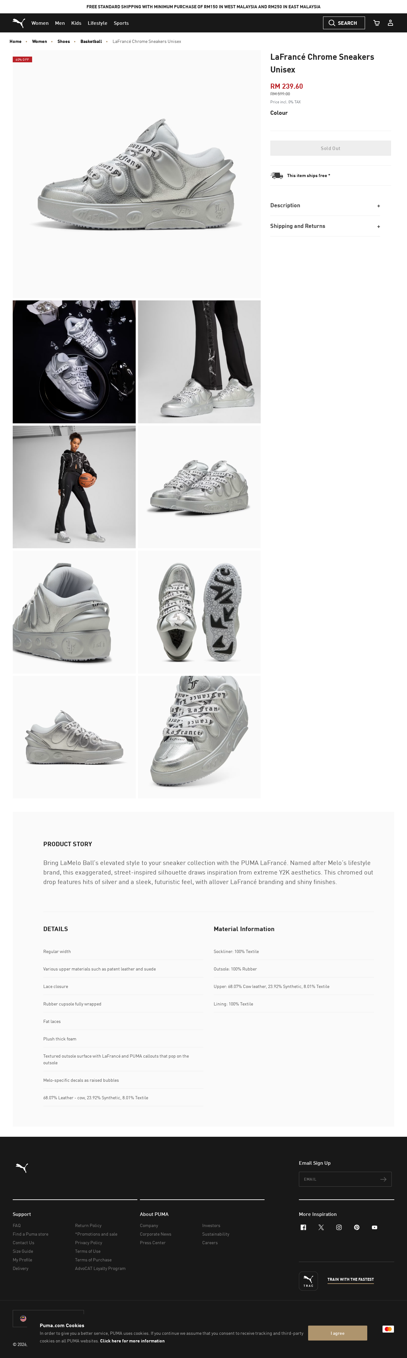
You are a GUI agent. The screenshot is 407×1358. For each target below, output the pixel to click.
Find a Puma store (30, 1234)
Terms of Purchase (93, 1259)
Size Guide (23, 1251)
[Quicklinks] (390, 23)
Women (39, 41)
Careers (210, 1242)
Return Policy (88, 1225)
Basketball (91, 41)
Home (16, 41)
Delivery (20, 1268)
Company (149, 1225)
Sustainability (215, 1234)
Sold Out (330, 148)
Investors (211, 1225)
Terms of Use (87, 1251)
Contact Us (23, 1242)
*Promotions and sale (96, 1234)
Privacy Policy (88, 1242)
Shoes (64, 41)
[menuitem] (40, 22)
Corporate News (155, 1234)
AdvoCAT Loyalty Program (100, 1268)
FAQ (17, 1225)
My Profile (22, 1259)
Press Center (153, 1242)
